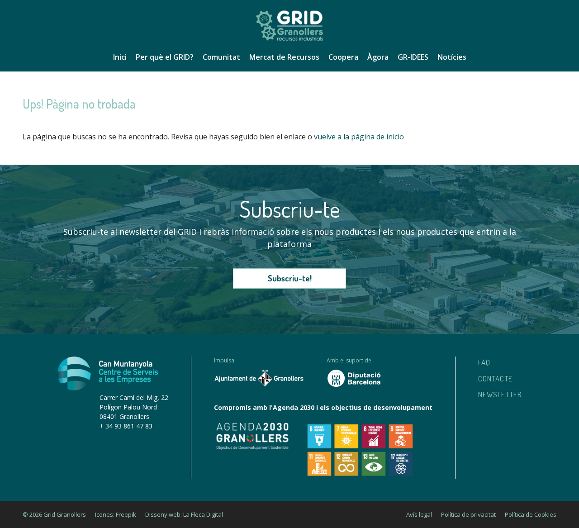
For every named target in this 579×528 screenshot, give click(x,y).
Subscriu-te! (290, 278)
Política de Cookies (530, 514)
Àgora (378, 57)
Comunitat (221, 57)
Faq (484, 362)
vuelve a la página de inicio (359, 137)
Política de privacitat (468, 514)
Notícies (451, 57)
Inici (120, 57)
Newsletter (500, 394)
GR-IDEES (413, 57)
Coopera (343, 57)
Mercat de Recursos (284, 57)
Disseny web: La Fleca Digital (184, 514)
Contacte (495, 378)
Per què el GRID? (165, 57)
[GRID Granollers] (289, 39)
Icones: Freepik (115, 514)
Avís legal (419, 514)
